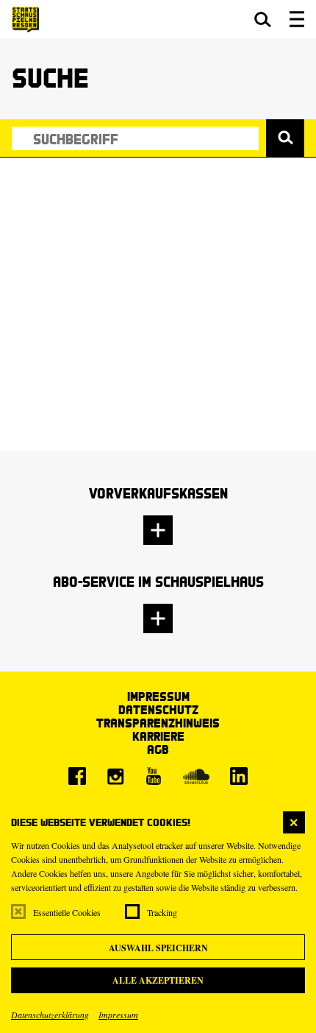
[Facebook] (77, 776)
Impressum (118, 1014)
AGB (158, 749)
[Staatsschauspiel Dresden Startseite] (25, 19)
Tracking (162, 912)
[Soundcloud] (196, 776)
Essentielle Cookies (67, 912)
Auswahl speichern (158, 948)
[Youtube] (153, 776)
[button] (262, 19)
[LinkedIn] (239, 776)
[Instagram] (115, 776)
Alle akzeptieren (158, 980)
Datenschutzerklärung (50, 1014)
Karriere (158, 736)
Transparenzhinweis (158, 722)
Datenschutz (158, 709)
